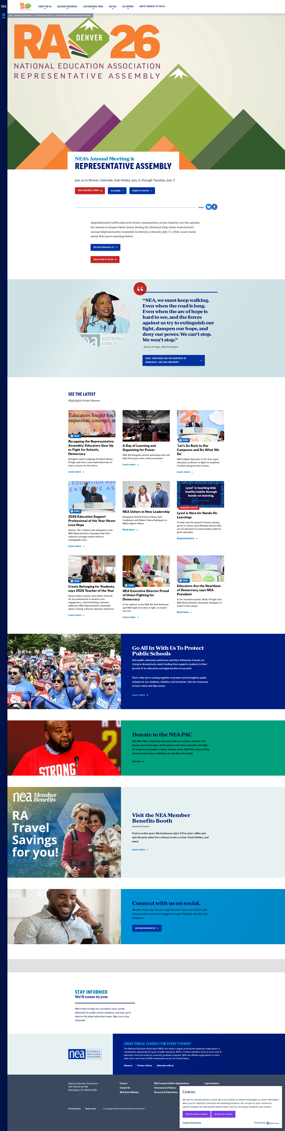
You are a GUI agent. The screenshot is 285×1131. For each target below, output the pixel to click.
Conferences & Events (43, 15)
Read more (129, 530)
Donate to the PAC (140, 191)
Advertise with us (165, 1066)
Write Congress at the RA (152, 6)
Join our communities (145, 928)
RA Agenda (116, 191)
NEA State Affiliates (129, 1092)
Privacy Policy (74, 1109)
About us (128, 1066)
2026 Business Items (93, 7)
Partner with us (144, 1066)
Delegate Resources (67, 7)
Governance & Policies (165, 1088)
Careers (124, 1083)
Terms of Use (90, 1109)
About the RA (44, 7)
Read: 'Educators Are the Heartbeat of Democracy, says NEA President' (165, 360)
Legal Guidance (211, 1083)
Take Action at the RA (104, 259)
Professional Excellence (24, 15)
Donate (136, 761)
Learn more (74, 472)
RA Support (128, 7)
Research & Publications (166, 1092)
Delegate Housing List (104, 247)
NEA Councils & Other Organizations (171, 1083)
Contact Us (125, 1088)
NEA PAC (113, 7)
